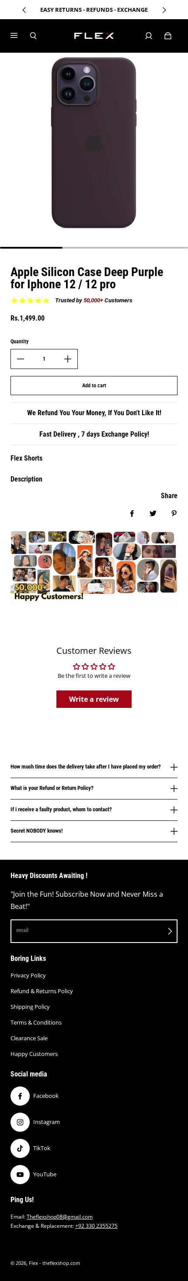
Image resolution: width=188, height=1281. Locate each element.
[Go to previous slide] (24, 10)
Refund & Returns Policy (41, 991)
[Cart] (168, 35)
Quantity (19, 341)
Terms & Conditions (36, 1022)
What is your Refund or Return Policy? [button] (52, 788)
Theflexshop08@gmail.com (60, 1216)
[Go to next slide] (164, 10)
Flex (33, 1263)
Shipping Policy (30, 1007)
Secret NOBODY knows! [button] (36, 830)
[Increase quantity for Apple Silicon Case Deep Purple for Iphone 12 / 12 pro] (67, 359)
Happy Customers (34, 1054)
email (22, 930)
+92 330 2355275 (96, 1226)
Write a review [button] (94, 699)
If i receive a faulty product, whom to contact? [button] (61, 809)
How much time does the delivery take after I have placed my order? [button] (85, 767)
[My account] (148, 35)
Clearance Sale (29, 1038)
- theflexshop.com (59, 1263)
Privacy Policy (28, 975)
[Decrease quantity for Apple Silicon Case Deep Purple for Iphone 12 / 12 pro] (20, 359)
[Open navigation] (20, 35)
